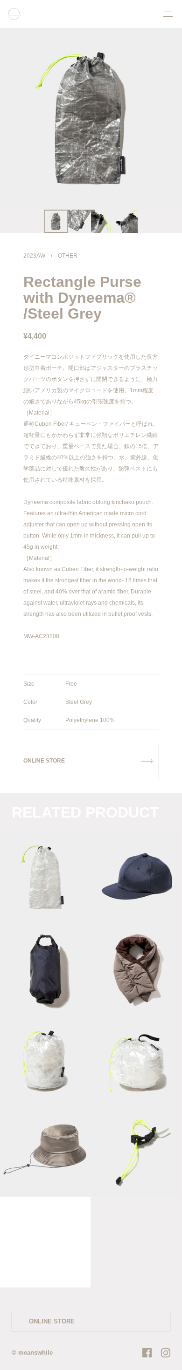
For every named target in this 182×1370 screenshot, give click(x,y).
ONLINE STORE (52, 1321)
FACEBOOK (147, 1352)
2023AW (34, 255)
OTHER (67, 255)
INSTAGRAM (165, 1352)
